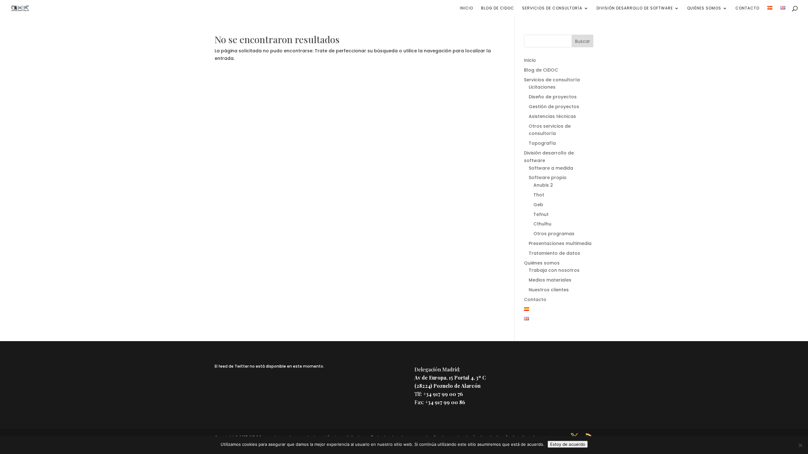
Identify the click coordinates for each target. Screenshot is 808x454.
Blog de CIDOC (497, 8)
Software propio (548, 177)
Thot (538, 195)
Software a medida (551, 168)
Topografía (542, 143)
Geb (538, 204)
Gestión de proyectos (554, 106)
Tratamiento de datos (554, 253)
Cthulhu (542, 224)
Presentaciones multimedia (560, 243)
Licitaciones (542, 87)
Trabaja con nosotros (554, 270)
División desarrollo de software (635, 8)
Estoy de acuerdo (567, 444)
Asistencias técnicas (552, 116)
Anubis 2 (543, 185)
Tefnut (541, 214)
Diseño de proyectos (553, 97)
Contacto (747, 8)
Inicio (466, 8)
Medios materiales (550, 280)
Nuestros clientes (549, 290)
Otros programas (553, 233)
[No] (800, 445)
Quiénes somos (704, 8)
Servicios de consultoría (552, 8)
